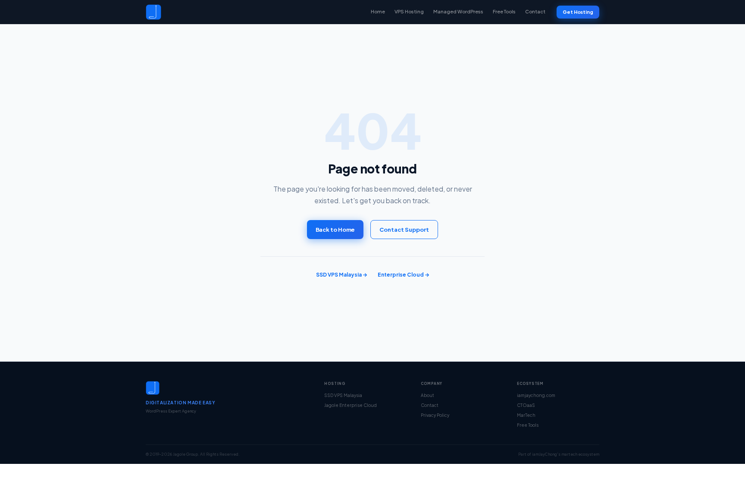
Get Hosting (578, 12)
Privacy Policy (435, 415)
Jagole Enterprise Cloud (350, 405)
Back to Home (335, 229)
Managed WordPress (458, 11)
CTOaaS (526, 405)
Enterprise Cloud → (403, 274)
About (427, 395)
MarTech (526, 415)
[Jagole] (153, 12)
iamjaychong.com (536, 395)
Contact (535, 11)
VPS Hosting (409, 11)
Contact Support (404, 229)
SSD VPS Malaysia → (341, 274)
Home (378, 11)
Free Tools (504, 11)
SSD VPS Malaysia (343, 395)
